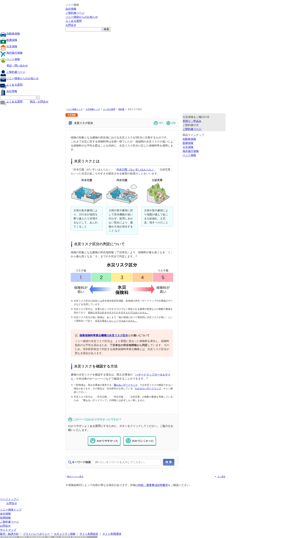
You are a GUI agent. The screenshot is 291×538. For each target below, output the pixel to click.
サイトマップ (8, 529)
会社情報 (71, 8)
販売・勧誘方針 (9, 533)
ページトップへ (9, 499)
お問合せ (71, 25)
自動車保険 (13, 33)
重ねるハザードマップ (125, 385)
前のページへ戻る (75, 476)
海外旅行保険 (14, 52)
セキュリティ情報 (64, 533)
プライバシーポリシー (36, 533)
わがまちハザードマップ (148, 388)
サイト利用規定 (88, 533)
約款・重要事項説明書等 (153, 485)
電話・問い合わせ (17, 65)
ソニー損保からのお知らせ (82, 16)
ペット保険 (13, 59)
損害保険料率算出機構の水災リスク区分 (103, 335)
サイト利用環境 (111, 533)
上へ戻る (221, 476)
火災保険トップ (93, 109)
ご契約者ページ (75, 12)
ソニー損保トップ (74, 109)
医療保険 (11, 40)
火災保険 (11, 46)
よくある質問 (74, 21)
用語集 (121, 109)
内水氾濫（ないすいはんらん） (135, 169)
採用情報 (5, 517)
